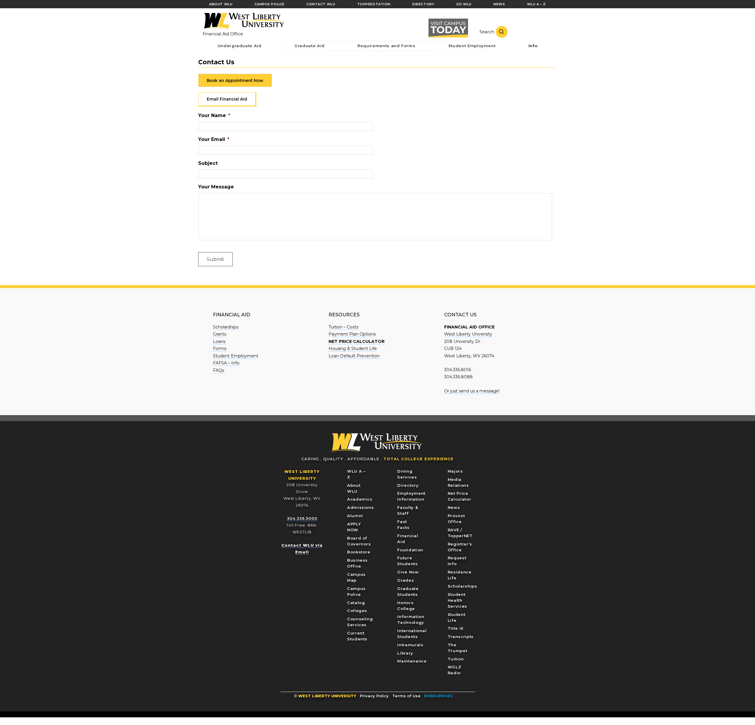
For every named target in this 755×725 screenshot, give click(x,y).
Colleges (357, 610)
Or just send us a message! (472, 391)
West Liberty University (242, 21)
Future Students (407, 560)
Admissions (360, 507)
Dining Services (407, 474)
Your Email (213, 139)
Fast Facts (403, 524)
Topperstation (373, 4)
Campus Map (356, 577)
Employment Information (411, 496)
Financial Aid (407, 538)
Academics (359, 499)
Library (405, 653)
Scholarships (225, 327)
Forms (219, 348)
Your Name (214, 115)
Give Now (407, 572)
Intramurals (410, 644)
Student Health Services (457, 600)
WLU (375, 443)
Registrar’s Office (460, 547)
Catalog (356, 602)
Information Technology (410, 619)
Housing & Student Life (353, 348)
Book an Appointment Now (235, 80)
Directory (407, 485)
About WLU (353, 488)
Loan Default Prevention (354, 356)
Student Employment (235, 356)
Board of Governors (359, 541)
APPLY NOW (354, 527)
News (454, 507)
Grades (405, 580)
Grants (219, 334)
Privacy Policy (374, 695)
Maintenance (411, 661)
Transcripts (461, 636)
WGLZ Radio (455, 670)
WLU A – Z (356, 474)
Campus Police (356, 591)
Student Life (457, 617)
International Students (411, 633)
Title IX (456, 628)
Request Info (457, 560)
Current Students (357, 636)
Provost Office (456, 518)
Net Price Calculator (459, 496)
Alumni (355, 515)
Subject (208, 163)
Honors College (406, 605)
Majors (455, 471)
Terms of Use (406, 695)
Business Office (357, 563)
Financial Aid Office (223, 34)
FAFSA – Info (226, 363)
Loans (219, 341)
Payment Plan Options (352, 334)
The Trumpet (457, 647)
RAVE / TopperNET (460, 532)
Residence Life (460, 575)
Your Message (216, 187)
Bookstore (358, 552)
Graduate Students (407, 591)
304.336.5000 (302, 518)
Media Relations (458, 482)
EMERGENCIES (438, 695)
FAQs (218, 370)
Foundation (410, 550)
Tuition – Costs (343, 327)
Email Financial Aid (227, 99)
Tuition (456, 659)
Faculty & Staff (407, 510)
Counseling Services (360, 622)
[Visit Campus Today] (448, 28)
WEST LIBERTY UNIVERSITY (327, 695)
